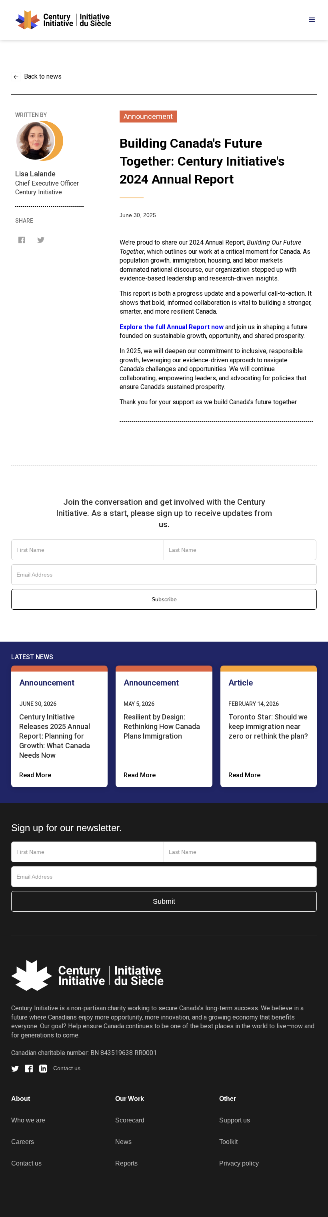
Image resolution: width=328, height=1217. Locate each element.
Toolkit (228, 1141)
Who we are (28, 1120)
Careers (22, 1141)
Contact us (66, 1068)
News (123, 1141)
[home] (61, 20)
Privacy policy (239, 1163)
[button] (312, 20)
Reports (126, 1163)
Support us (234, 1120)
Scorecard (129, 1120)
